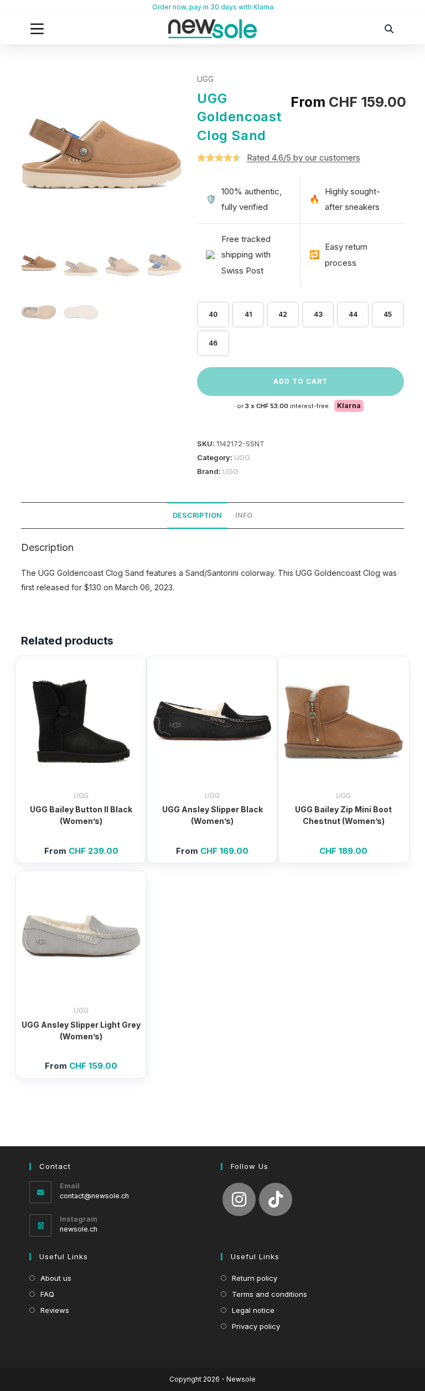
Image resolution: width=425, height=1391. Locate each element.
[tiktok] (275, 1199)
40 (213, 314)
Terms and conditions (269, 1294)
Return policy (254, 1278)
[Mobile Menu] (37, 28)
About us (55, 1278)
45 (387, 314)
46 (213, 343)
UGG (205, 79)
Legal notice (253, 1310)
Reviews (54, 1310)
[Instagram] (239, 1199)
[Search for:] (389, 29)
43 (318, 314)
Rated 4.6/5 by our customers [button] (303, 157)
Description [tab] (197, 515)
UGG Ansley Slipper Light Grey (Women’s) (81, 1030)
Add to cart (300, 381)
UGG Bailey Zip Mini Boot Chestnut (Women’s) (343, 815)
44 (353, 314)
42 (282, 314)
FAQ (47, 1294)
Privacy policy (256, 1326)
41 (248, 314)
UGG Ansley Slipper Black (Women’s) (212, 815)
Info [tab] (243, 515)
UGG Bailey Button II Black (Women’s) (81, 815)
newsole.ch (78, 1229)
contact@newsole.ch (94, 1196)
